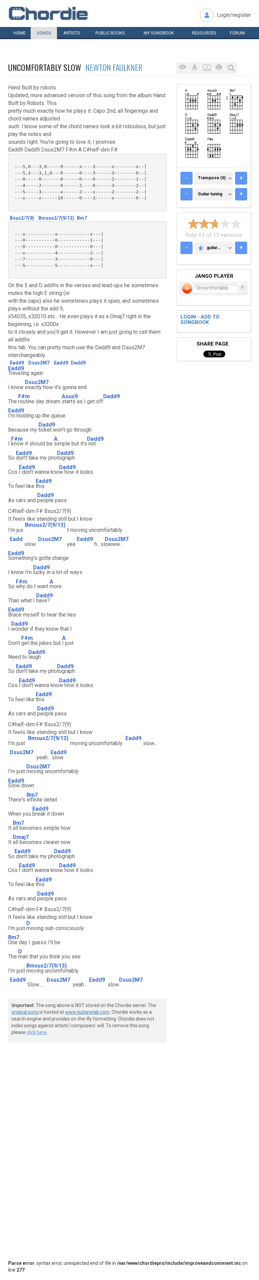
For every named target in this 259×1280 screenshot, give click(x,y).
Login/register (234, 15)
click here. (37, 1032)
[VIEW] (182, 68)
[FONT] (195, 68)
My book (159, 32)
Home (19, 32)
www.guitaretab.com (87, 1012)
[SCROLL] (207, 68)
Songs (44, 32)
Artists (71, 32)
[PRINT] (219, 68)
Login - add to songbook (200, 320)
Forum (237, 32)
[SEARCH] (231, 68)
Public (110, 32)
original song (24, 1012)
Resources (204, 32)
